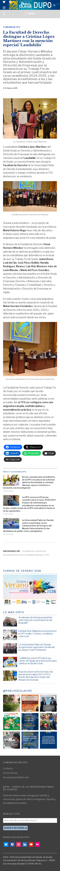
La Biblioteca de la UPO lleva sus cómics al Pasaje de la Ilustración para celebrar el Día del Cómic (37, 661)
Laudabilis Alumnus (34, 555)
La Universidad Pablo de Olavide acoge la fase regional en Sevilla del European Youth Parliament (36, 647)
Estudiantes (28, 551)
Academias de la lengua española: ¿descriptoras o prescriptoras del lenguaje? (35, 620)
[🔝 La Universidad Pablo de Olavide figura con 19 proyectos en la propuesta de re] (11, 740)
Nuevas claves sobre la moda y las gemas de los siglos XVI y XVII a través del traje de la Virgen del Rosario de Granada (35, 675)
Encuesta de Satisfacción (16, 777)
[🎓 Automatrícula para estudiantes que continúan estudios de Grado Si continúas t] (30, 721)
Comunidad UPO (11, 27)
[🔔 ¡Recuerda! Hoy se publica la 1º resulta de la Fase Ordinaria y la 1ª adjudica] (48, 721)
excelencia (40, 551)
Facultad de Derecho (13, 555)
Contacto (8, 768)
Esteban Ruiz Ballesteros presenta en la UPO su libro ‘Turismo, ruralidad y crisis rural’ (37, 634)
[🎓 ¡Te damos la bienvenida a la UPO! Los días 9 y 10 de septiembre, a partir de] (11, 721)
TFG (47, 555)
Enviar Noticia (10, 773)
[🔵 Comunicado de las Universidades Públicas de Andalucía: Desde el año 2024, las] (48, 740)
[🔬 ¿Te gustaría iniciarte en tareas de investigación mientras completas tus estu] (30, 740)
